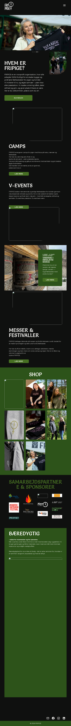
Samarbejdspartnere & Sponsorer (35, 484)
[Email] (48, 718)
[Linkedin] (64, 718)
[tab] (32, 51)
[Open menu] (65, 5)
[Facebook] (53, 718)
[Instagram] (58, 718)
